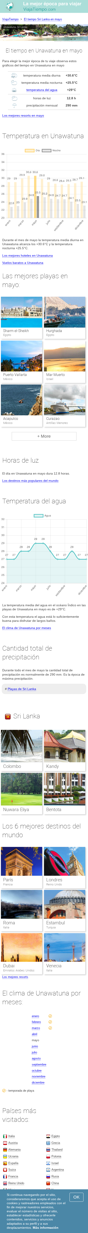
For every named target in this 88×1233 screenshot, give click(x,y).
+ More (44, 436)
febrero (36, 1022)
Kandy (52, 766)
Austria (13, 1143)
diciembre (38, 1082)
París (8, 879)
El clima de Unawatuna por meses (26, 628)
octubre (37, 1070)
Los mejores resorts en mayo (23, 115)
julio (34, 1052)
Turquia (51, 927)
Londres (54, 879)
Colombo (12, 766)
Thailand (57, 1149)
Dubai (8, 965)
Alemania (14, 1149)
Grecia (55, 1143)
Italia (6, 927)
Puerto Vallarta (15, 375)
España (13, 1163)
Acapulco (10, 418)
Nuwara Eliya (16, 809)
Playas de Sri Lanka (22, 689)
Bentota (53, 809)
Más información (45, 1227)
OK (76, 1197)
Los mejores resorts (15, 977)
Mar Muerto (55, 375)
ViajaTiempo (10, 19)
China (55, 1183)
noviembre (38, 1076)
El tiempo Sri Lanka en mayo (43, 19)
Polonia (56, 1156)
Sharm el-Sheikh (16, 331)
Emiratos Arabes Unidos (19, 970)
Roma (9, 922)
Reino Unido (54, 884)
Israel (55, 1163)
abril (34, 1034)
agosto (36, 1058)
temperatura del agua (41, 90)
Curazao (53, 418)
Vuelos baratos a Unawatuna (22, 263)
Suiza (12, 1169)
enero (35, 1016)
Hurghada (54, 331)
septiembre (39, 1064)
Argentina (57, 1169)
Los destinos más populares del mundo (30, 480)
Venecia (54, 965)
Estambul (55, 922)
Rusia (55, 1176)
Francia (8, 884)
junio (35, 1046)
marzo (36, 1028)
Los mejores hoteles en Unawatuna (27, 255)
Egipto (55, 1136)
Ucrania (13, 1156)
